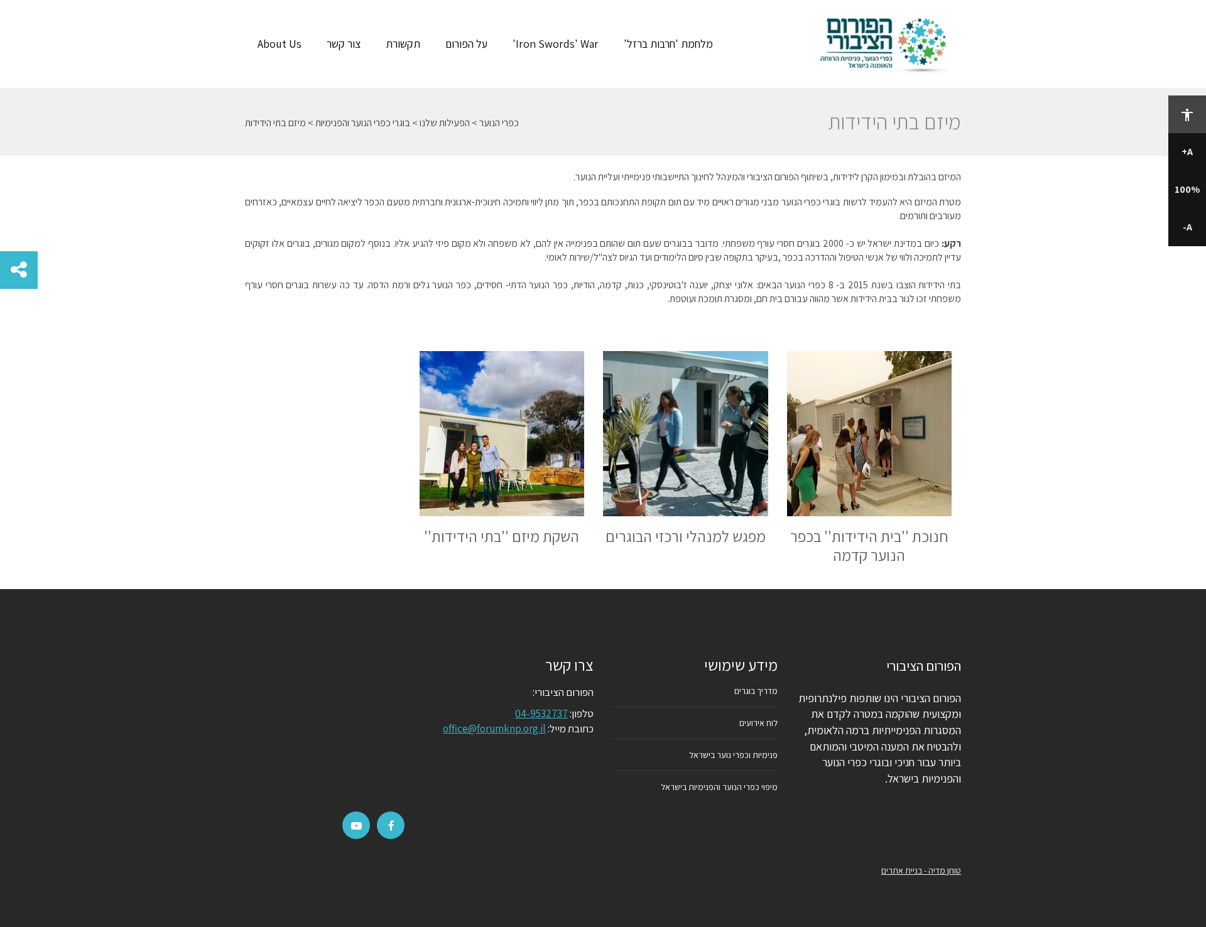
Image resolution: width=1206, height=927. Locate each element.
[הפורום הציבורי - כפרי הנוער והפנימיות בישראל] (886, 44)
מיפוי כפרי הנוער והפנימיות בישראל (719, 787)
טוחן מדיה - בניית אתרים (921, 870)
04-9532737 (541, 713)
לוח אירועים (758, 723)
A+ (1187, 151)
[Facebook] (391, 826)
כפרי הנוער (499, 122)
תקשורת (403, 43)
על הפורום (466, 43)
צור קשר (344, 43)
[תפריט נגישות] (1187, 114)
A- (1187, 227)
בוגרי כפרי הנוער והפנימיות (362, 122)
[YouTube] (356, 826)
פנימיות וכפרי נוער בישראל (733, 755)
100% (1187, 189)
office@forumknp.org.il (494, 728)
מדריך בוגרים (756, 691)
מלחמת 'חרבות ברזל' (668, 43)
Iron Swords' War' (556, 43)
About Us (280, 43)
